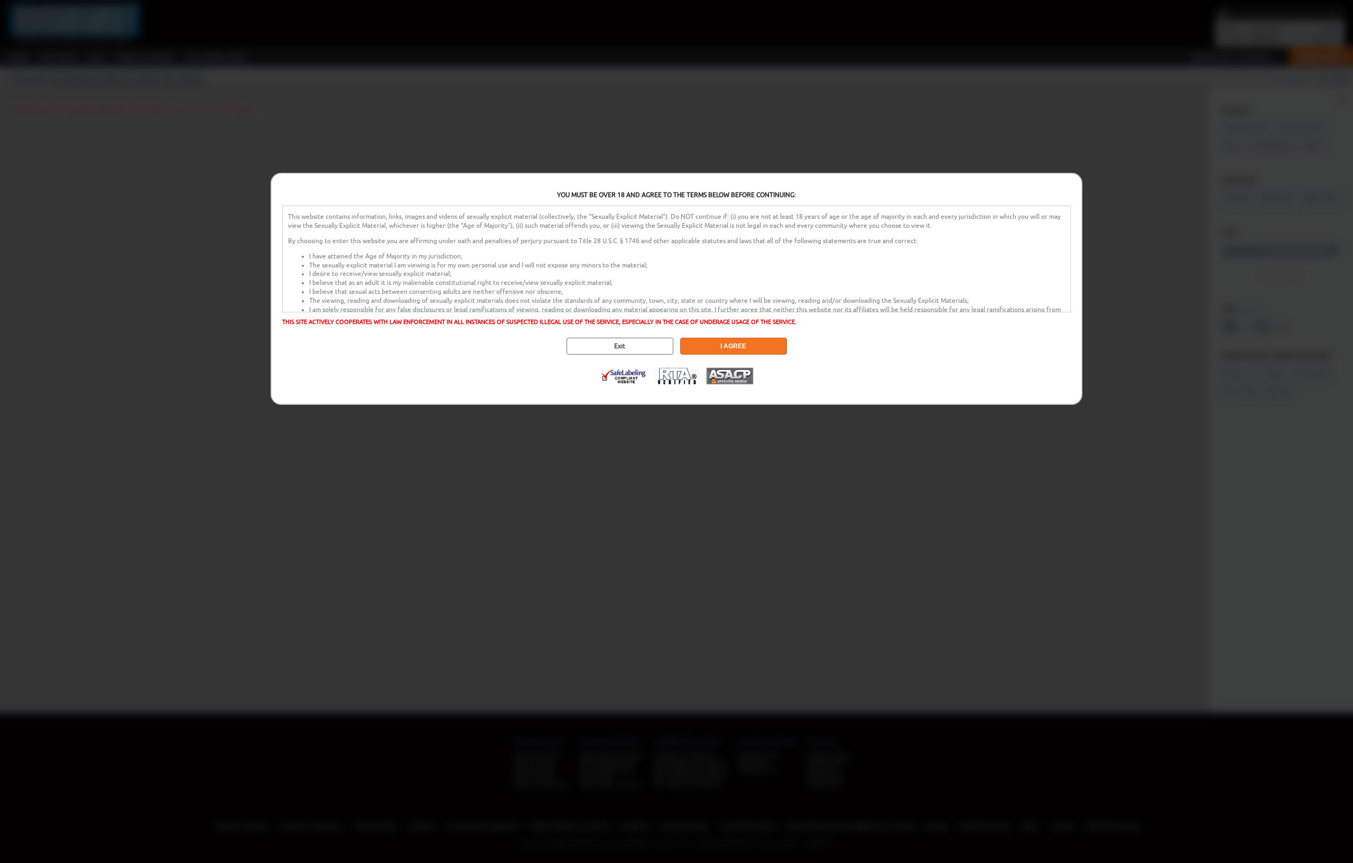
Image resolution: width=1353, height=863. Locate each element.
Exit (619, 346)
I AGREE (733, 346)
